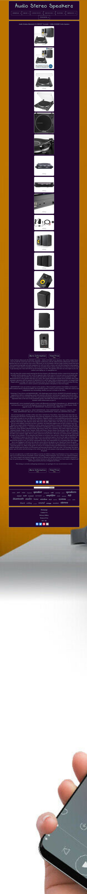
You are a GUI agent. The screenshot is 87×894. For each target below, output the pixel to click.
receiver (69, 499)
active (73, 499)
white (23, 492)
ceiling (29, 503)
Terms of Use (44, 518)
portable (35, 503)
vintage (48, 503)
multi (25, 496)
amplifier (50, 495)
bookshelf (31, 496)
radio (13, 492)
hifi (69, 495)
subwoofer (64, 496)
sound (41, 502)
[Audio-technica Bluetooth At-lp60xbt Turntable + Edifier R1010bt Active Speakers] (44, 36)
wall (52, 492)
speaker (37, 491)
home (36, 499)
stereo (64, 502)
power (63, 492)
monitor (56, 503)
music (58, 496)
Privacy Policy (44, 515)
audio (28, 498)
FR (46, 521)
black (22, 503)
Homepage (44, 510)
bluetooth (18, 498)
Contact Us (44, 512)
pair (18, 492)
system (62, 499)
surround (38, 496)
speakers (71, 491)
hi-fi (50, 499)
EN (43, 521)
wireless (43, 499)
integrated (29, 492)
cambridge (57, 492)
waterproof (46, 492)
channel (19, 496)
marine (55, 499)
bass (44, 496)
